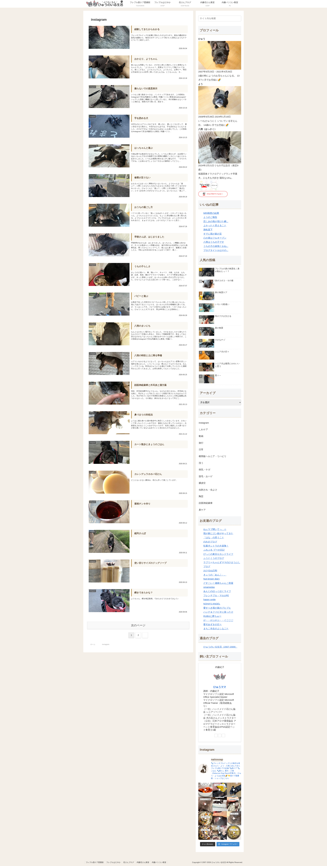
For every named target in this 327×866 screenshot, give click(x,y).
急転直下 (208, 229)
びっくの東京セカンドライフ (218, 554)
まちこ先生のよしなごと (216, 628)
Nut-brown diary (211, 579)
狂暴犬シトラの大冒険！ (216, 546)
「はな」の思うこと (213, 537)
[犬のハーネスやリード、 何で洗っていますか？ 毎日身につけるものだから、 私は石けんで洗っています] (205, 790)
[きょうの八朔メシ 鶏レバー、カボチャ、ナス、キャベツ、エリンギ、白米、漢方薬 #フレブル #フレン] (234, 833)
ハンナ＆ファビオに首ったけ (218, 612)
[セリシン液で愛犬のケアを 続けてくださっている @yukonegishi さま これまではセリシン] (220, 790)
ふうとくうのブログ (213, 558)
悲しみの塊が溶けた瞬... (215, 221)
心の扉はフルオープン (214, 238)
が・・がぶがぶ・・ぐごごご (218, 620)
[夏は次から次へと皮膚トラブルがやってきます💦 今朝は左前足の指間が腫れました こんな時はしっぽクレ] (234, 804)
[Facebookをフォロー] (219, 735)
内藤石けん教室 (143, 862)
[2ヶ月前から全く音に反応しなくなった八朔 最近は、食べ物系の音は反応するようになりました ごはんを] (220, 804)
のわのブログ (210, 541)
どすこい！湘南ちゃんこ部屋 (218, 583)
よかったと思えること (214, 225)
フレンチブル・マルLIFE (216, 595)
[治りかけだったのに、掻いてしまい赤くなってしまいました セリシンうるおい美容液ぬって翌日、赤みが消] (220, 818)
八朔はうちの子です (213, 242)
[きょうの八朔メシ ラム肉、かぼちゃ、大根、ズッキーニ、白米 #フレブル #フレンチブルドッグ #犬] (234, 790)
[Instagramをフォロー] (223, 735)
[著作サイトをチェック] (216, 735)
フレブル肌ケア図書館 (95, 862)
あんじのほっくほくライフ (217, 591)
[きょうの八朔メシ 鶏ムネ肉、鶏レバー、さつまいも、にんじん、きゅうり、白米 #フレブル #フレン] (205, 818)
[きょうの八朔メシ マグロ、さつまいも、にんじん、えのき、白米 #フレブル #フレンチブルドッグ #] (205, 833)
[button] (239, 18)
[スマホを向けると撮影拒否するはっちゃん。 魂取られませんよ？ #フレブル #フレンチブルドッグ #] (220, 833)
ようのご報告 (210, 217)
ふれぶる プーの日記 (214, 550)
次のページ (138, 625)
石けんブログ (128, 862)
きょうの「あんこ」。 (214, 575)
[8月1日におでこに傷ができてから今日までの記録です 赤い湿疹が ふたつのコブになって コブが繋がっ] (205, 804)
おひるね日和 (210, 570)
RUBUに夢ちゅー (212, 616)
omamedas (209, 587)
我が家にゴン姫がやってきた (218, 533)
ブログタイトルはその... (215, 250)
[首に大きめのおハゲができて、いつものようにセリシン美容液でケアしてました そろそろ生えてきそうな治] (234, 818)
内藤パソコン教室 (159, 862)
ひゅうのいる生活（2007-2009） (220, 647)
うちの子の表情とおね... (215, 246)
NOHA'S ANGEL (211, 604)
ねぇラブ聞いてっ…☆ (214, 529)
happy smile (209, 599)
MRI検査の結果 (211, 213)
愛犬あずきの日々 (212, 624)
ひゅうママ (219, 686)
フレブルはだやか (113, 862)
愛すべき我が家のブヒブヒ (217, 608)
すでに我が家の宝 (212, 234)
